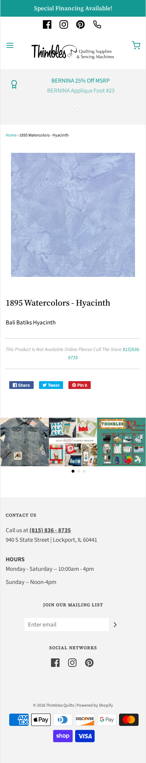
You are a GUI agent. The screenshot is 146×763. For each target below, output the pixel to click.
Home (11, 135)
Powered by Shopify (95, 705)
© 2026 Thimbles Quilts (53, 705)
